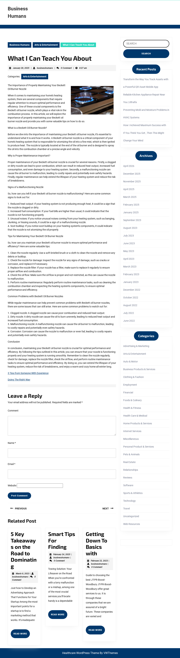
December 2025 (131, 173)
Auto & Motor (130, 361)
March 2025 (129, 197)
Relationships (130, 469)
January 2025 (131, 212)
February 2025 (131, 204)
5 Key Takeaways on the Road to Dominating (24, 550)
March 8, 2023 (22, 573)
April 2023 (128, 258)
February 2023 (131, 274)
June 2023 (129, 243)
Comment (13, 410)
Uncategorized (131, 516)
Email (11, 464)
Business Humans (19, 44)
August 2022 (130, 305)
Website (12, 485)
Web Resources (131, 524)
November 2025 (132, 181)
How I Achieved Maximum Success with (144, 125)
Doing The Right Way (19, 379)
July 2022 (128, 313)
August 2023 (130, 227)
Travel (126, 508)
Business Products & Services (139, 369)
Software (128, 485)
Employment (130, 384)
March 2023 (129, 266)
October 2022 (130, 297)
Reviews (127, 477)
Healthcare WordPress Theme (80, 653)
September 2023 (132, 220)
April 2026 (128, 166)
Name (12, 443)
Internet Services (132, 431)
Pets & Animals (131, 454)
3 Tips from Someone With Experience (28, 373)
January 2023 (131, 282)
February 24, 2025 (61, 554)
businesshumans (45, 68)
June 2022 (129, 320)
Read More (22, 635)
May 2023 (128, 251)
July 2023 (128, 235)
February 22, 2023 (99, 561)
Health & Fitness (132, 408)
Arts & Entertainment (46, 44)
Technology (129, 500)
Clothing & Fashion (133, 377)
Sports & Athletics (133, 493)
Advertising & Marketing (136, 346)
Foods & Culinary (132, 400)
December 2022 (131, 289)
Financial (128, 392)
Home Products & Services (137, 423)
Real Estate (129, 462)
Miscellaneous (131, 438)
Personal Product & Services (138, 446)
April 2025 (128, 189)
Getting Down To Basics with (96, 543)
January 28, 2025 (21, 68)
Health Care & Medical (135, 415)
